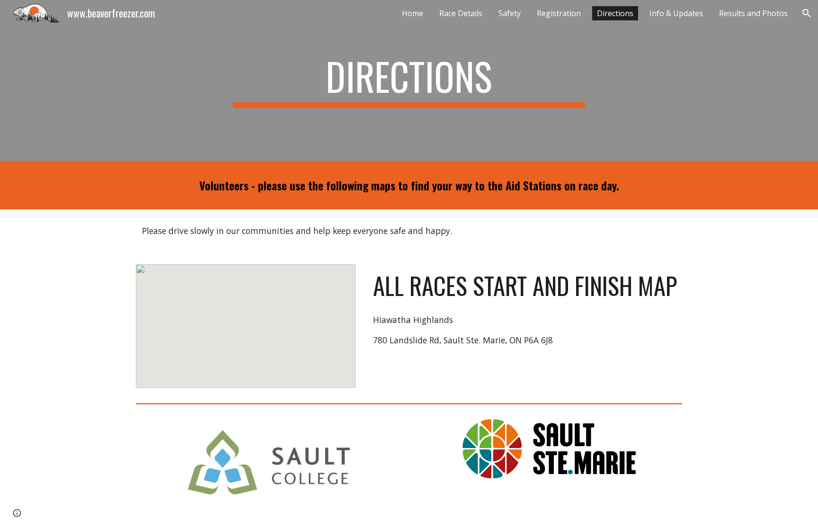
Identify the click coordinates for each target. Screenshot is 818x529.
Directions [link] (615, 13)
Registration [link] (559, 13)
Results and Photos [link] (753, 13)
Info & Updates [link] (676, 13)
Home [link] (412, 13)
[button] (806, 13)
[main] (409, 80)
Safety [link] (509, 13)
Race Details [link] (460, 13)
